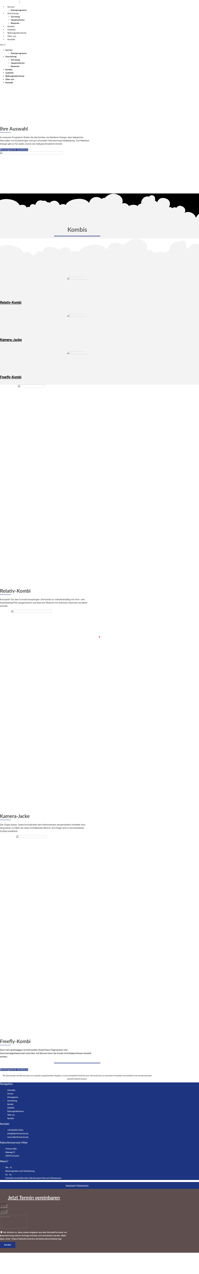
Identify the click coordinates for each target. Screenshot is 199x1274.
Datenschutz (83, 1185)
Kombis (10, 26)
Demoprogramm (19, 10)
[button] (57, 44)
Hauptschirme (18, 20)
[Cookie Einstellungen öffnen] (20, 1272)
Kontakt (11, 39)
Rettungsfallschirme (16, 33)
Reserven (15, 23)
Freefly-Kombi (10, 377)
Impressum (71, 1185)
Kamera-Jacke (11, 340)
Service (11, 7)
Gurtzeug (15, 16)
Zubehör (11, 30)
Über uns (11, 36)
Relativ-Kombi (10, 302)
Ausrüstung (12, 13)
